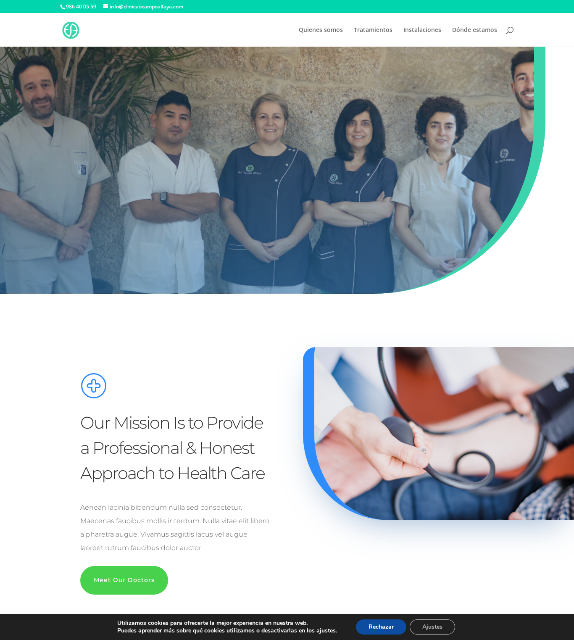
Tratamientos (373, 30)
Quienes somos (321, 30)
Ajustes (432, 627)
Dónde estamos (474, 30)
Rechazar (381, 627)
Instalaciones (422, 30)
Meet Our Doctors (124, 580)
